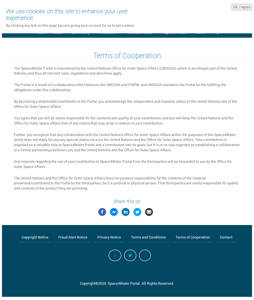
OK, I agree (241, 7)
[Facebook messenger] (114, 211)
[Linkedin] (126, 211)
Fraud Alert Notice (73, 237)
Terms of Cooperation (193, 237)
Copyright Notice (35, 237)
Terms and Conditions (148, 237)
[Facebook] (102, 211)
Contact (226, 237)
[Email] (149, 211)
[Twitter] (137, 211)
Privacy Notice (109, 237)
